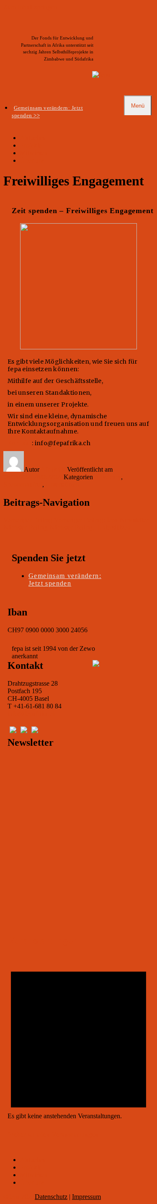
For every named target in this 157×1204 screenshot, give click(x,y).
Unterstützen (62, 484)
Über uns (32, 160)
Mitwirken (34, 152)
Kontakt (20, 443)
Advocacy (107, 477)
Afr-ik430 (54, 469)
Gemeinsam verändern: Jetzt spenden (64, 579)
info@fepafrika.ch (32, 713)
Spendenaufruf (22, 484)
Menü (137, 106)
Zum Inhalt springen (30, 7)
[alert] (78, 1116)
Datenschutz (51, 1196)
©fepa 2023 (19, 1196)
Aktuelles (32, 137)
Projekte (31, 145)
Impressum (86, 1196)
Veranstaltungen (43, 940)
